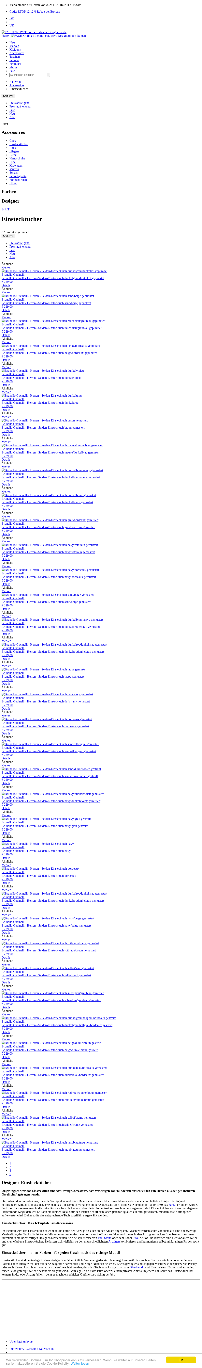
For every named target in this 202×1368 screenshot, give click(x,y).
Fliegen (14, 151)
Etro (135, 1238)
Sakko (172, 1204)
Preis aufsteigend (20, 106)
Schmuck (15, 63)
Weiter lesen (80, 1363)
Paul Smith (105, 1238)
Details (6, 285)
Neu (12, 42)
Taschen (14, 56)
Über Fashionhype (21, 1341)
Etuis (12, 147)
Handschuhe (17, 158)
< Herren (15, 81)
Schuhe (14, 60)
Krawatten (15, 165)
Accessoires (16, 53)
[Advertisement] (101, 1309)
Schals (13, 172)
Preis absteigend (19, 103)
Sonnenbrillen (18, 179)
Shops (13, 67)
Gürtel (13, 155)
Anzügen (114, 1241)
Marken (14, 46)
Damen (81, 35)
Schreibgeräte (17, 176)
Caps (12, 140)
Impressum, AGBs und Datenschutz (31, 1348)
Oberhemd (136, 1267)
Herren (6, 35)
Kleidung (15, 49)
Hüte (12, 162)
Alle (12, 117)
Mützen (14, 169)
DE (11, 18)
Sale (12, 71)
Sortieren (8, 95)
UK (11, 25)
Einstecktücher (18, 144)
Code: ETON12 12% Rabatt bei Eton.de (34, 11)
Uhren (13, 183)
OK (181, 1359)
